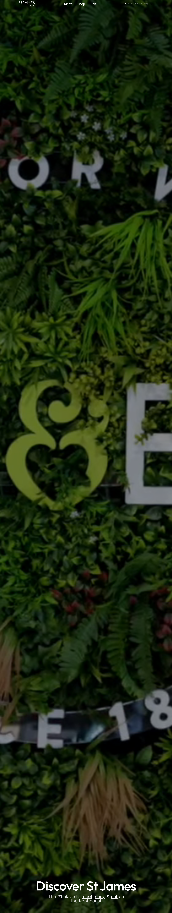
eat (114, 896)
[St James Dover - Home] (27, 3)
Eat (93, 4)
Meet (68, 4)
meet (87, 896)
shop (100, 896)
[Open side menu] (151, 4)
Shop (81, 4)
